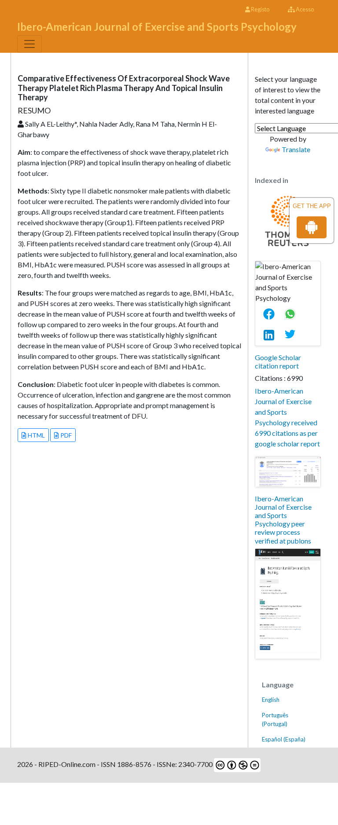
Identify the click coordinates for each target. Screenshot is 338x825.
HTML (35, 435)
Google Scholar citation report (278, 361)
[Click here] (287, 471)
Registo (259, 9)
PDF (65, 435)
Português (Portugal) (275, 719)
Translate (296, 149)
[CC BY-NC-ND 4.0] (237, 764)
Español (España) (283, 739)
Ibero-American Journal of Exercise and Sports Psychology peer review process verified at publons (283, 519)
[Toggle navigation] (29, 44)
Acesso (304, 9)
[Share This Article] (272, 314)
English (270, 699)
